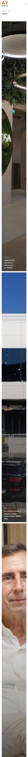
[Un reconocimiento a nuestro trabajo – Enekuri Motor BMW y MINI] (14, 397)
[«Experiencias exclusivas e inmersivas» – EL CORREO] (14, 146)
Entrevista (6, 257)
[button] (26, 4)
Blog (5, 508)
